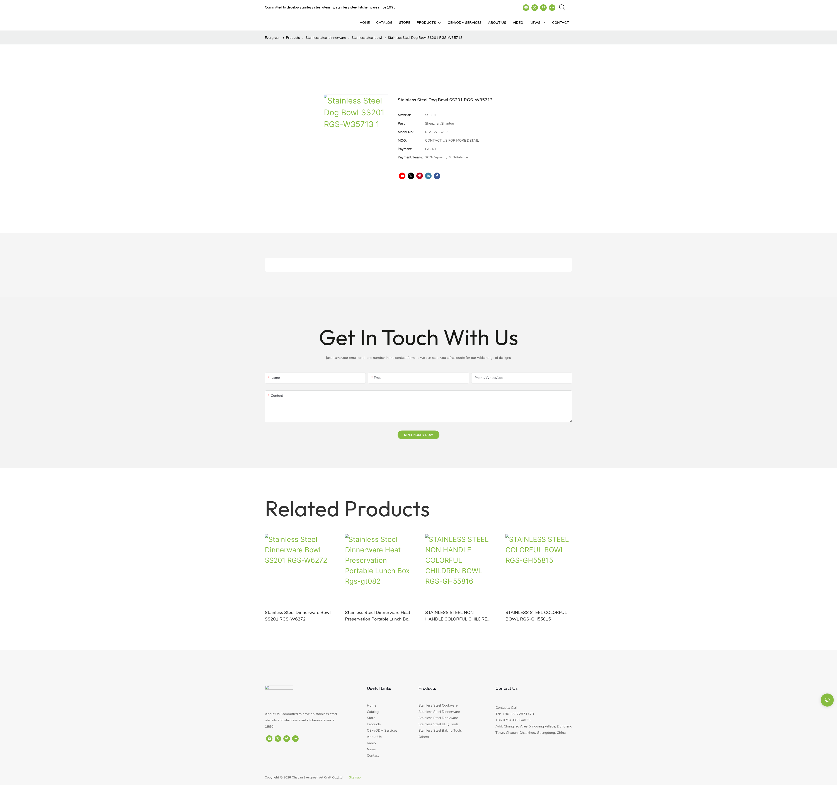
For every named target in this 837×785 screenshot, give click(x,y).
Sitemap (355, 777)
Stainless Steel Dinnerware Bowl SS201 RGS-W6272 (298, 616)
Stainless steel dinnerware (326, 37)
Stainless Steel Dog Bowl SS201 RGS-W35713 (425, 37)
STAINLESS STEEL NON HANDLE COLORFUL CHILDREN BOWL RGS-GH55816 (457, 616)
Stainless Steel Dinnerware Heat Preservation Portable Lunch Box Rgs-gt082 (378, 616)
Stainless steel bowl (367, 37)
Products (293, 37)
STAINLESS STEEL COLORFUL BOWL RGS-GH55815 (536, 616)
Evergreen (272, 37)
